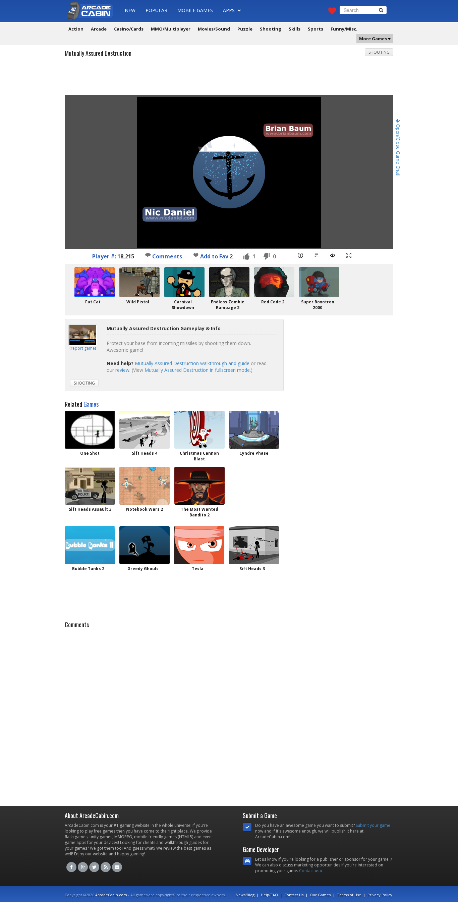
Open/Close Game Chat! (398, 150)
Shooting (270, 29)
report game (83, 348)
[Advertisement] (229, 78)
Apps (229, 10)
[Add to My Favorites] (196, 255)
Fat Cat (93, 302)
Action (75, 29)
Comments (166, 256)
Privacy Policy (379, 894)
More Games (373, 39)
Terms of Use (349, 894)
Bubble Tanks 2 (88, 568)
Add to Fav (214, 256)
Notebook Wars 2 (144, 509)
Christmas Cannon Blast (199, 456)
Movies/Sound (214, 29)
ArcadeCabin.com (111, 894)
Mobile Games (195, 10)
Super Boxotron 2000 (317, 304)
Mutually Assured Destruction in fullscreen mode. (198, 370)
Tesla (198, 568)
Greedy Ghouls (143, 568)
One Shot (90, 453)
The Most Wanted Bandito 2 (199, 512)
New (130, 10)
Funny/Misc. (344, 29)
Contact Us (293, 894)
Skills (294, 29)
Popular (156, 10)
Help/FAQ (269, 894)
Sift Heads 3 (252, 568)
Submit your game (373, 825)
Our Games (320, 894)
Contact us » (310, 870)
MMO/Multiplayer (170, 29)
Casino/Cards (129, 29)
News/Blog (245, 894)
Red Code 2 (272, 302)
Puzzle (244, 29)
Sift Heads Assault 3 (90, 509)
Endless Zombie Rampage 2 (227, 304)
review (122, 370)
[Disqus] (229, 715)
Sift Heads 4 (144, 453)
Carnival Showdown (183, 304)
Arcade (99, 29)
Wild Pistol (137, 302)
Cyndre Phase (254, 453)
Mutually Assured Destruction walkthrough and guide (192, 363)
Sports (315, 29)
